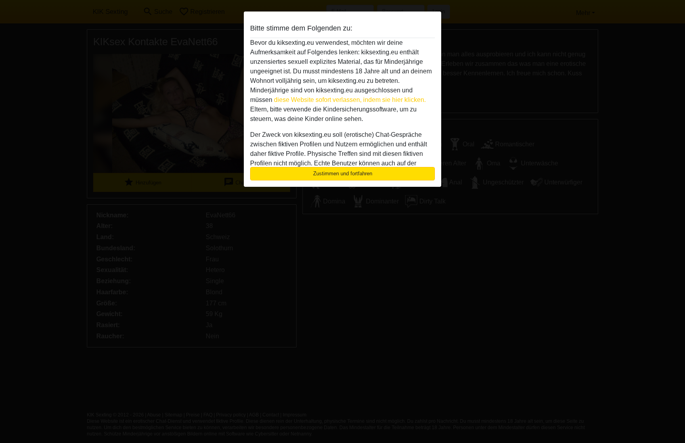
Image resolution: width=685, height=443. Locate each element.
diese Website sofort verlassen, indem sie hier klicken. (350, 99)
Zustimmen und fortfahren (342, 173)
